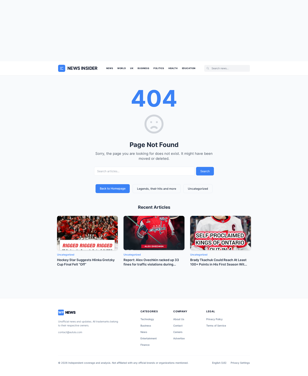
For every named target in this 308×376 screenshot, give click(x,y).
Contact (178, 325)
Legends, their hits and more (156, 188)
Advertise (179, 338)
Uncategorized (198, 188)
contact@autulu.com (70, 332)
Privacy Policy (214, 319)
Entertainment (148, 338)
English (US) (219, 362)
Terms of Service (216, 325)
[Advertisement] (154, 31)
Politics (158, 68)
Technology (147, 319)
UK (131, 68)
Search (205, 171)
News (109, 68)
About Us (178, 319)
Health (173, 68)
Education (189, 68)
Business (143, 68)
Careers (178, 331)
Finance (145, 344)
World (121, 68)
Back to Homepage (112, 188)
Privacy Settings (240, 362)
